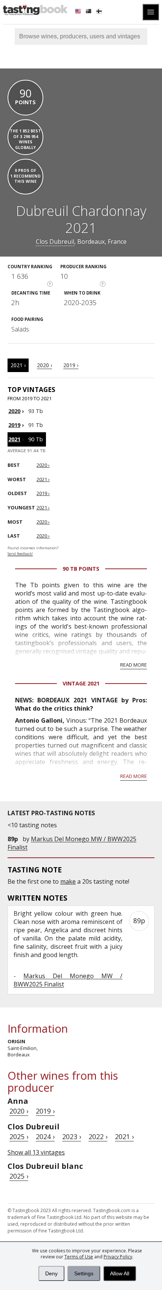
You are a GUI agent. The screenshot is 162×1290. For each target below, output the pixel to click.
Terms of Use (78, 1257)
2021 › (18, 365)
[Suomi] (100, 12)
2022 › (98, 1136)
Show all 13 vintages (36, 1152)
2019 (14, 424)
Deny (51, 1273)
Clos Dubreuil (55, 241)
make (68, 881)
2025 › (18, 1136)
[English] (78, 12)
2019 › (70, 365)
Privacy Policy (118, 1257)
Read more (133, 664)
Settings (83, 1273)
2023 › (71, 1136)
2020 (14, 411)
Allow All (119, 1273)
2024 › (45, 1136)
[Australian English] (89, 12)
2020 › (44, 365)
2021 (14, 439)
